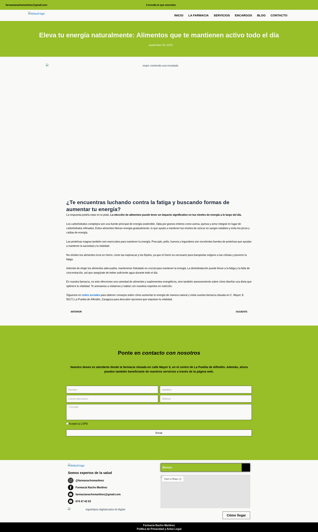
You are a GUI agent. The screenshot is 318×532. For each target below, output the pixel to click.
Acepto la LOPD (78, 423)
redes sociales (91, 295)
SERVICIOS (222, 15)
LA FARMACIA (198, 15)
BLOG (261, 15)
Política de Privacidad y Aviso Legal (159, 529)
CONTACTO (279, 15)
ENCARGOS (243, 15)
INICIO (178, 15)
